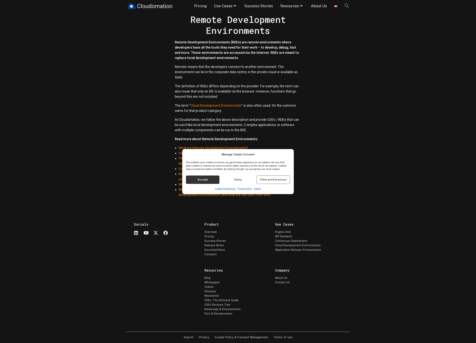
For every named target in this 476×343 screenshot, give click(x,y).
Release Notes (214, 245)
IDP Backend (283, 236)
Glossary (210, 291)
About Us (281, 277)
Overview (211, 231)
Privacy (204, 337)
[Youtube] (148, 235)
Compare (211, 254)
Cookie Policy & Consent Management (241, 337)
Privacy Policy (244, 188)
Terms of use (283, 337)
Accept (202, 179)
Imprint (257, 188)
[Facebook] (167, 235)
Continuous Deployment (291, 240)
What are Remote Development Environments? (213, 148)
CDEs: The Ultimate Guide (222, 300)
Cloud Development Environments (216, 105)
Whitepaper (212, 282)
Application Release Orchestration (298, 249)
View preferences (273, 179)
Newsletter (212, 295)
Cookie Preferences (225, 188)
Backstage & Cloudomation (223, 309)
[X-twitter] (158, 235)
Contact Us (282, 282)
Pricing (209, 236)
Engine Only (283, 231)
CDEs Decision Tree (217, 304)
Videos (209, 286)
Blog (207, 277)
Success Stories (215, 240)
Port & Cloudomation (218, 313)
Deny (238, 179)
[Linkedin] (138, 235)
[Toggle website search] (346, 6)
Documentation (215, 249)
